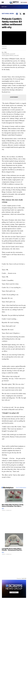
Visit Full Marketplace (21, 487)
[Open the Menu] (2, 2)
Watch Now (23, 2)
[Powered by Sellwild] (24, 578)
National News (8, 13)
